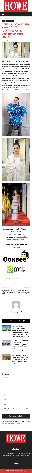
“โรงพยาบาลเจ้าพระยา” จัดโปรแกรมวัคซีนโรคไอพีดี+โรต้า (8, 292)
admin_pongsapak (9, 40)
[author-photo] (16, 309)
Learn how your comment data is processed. (16, 422)
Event (13, 18)
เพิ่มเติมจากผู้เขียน (21, 321)
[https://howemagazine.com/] (16, 6)
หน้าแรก (4, 18)
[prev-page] (3, 368)
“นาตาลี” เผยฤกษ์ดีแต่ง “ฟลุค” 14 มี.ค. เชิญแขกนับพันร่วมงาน (23, 292)
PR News (11, 21)
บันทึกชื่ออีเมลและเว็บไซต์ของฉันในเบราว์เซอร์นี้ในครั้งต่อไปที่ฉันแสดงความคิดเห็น (15, 410)
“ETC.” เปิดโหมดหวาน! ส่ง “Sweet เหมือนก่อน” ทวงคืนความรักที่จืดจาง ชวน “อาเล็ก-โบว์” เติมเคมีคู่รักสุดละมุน (20, 359)
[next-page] (6, 368)
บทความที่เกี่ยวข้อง (11, 321)
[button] (3, 14)
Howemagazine (20, 237)
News (8, 18)
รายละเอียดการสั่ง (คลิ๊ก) (16, 239)
